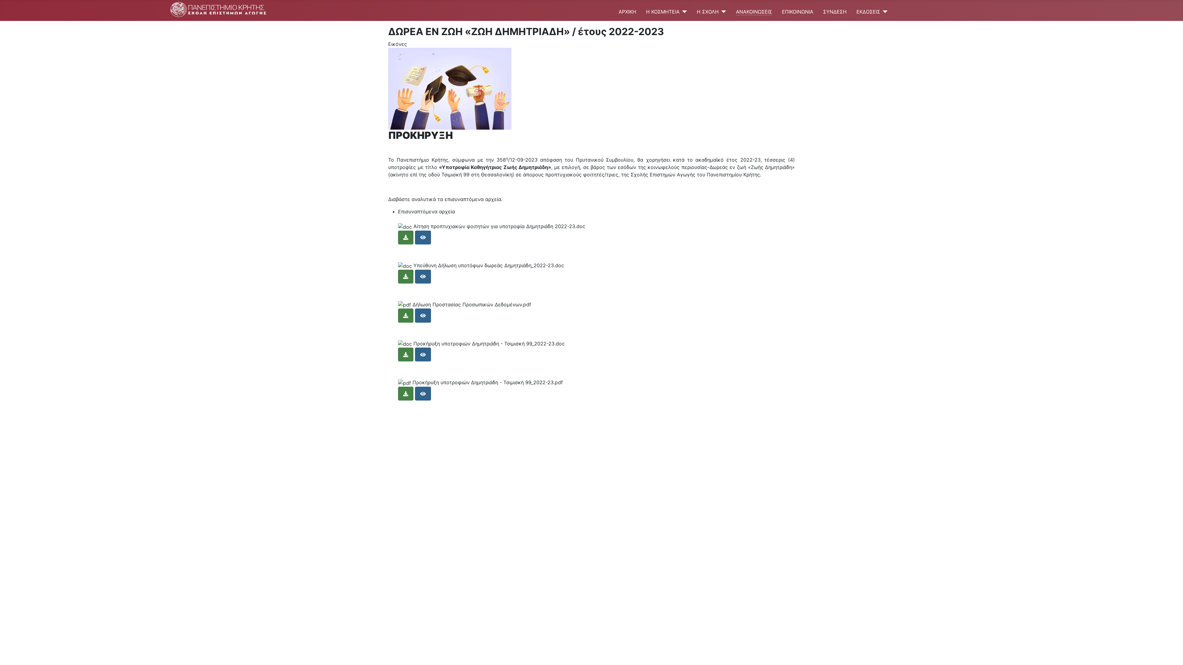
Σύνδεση (835, 12)
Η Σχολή (708, 12)
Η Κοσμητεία (663, 12)
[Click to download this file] (405, 237)
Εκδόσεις (868, 12)
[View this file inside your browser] (423, 237)
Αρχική (627, 12)
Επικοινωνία (797, 12)
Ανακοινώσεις (754, 12)
